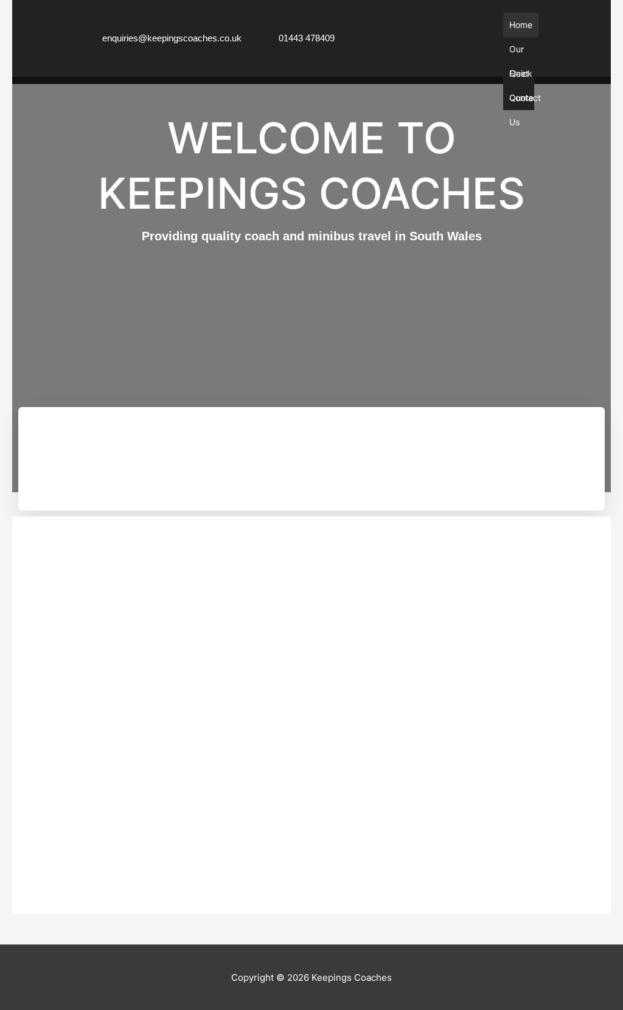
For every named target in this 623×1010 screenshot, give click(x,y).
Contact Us (525, 101)
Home (520, 24)
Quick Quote (521, 77)
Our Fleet (519, 52)
